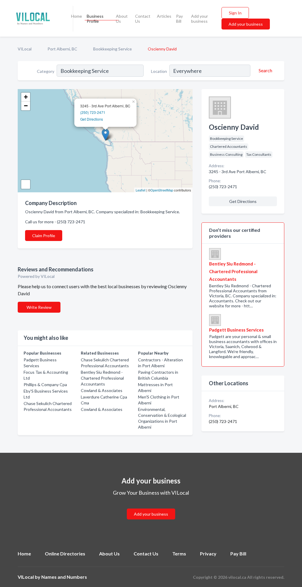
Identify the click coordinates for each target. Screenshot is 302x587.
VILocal (25, 48)
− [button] (26, 105)
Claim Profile (43, 235)
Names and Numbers (64, 577)
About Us (122, 19)
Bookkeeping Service (112, 48)
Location (159, 71)
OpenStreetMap (161, 190)
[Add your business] (151, 507)
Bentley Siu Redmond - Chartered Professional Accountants (102, 378)
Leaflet (140, 190)
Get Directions (91, 119)
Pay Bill (179, 19)
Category (45, 71)
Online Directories (65, 553)
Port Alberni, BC (62, 48)
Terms (179, 553)
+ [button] (26, 97)
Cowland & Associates (101, 390)
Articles (164, 16)
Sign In (235, 12)
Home (76, 16)
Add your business (199, 19)
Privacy (208, 553)
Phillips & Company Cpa (45, 384)
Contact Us (142, 19)
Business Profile (95, 19)
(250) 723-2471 (92, 112)
